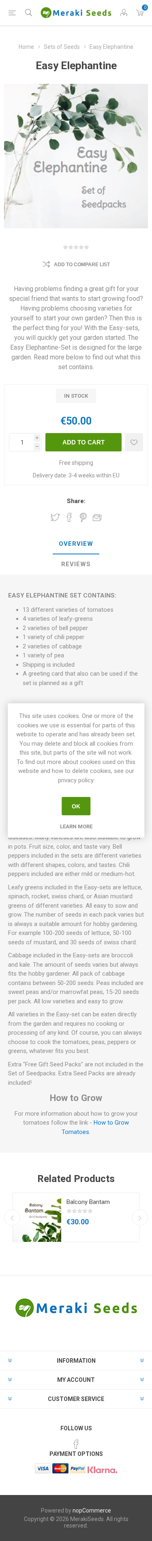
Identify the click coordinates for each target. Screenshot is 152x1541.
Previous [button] (12, 1217)
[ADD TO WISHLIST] (134, 442)
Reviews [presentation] (76, 564)
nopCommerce (92, 1510)
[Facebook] (76, 1444)
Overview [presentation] (76, 543)
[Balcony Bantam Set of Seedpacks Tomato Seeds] (37, 1217)
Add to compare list (82, 264)
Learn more (76, 826)
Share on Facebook (69, 517)
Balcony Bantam (88, 1202)
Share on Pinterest (83, 517)
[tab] (76, 544)
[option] (76, 1217)
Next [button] (140, 1217)
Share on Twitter (55, 517)
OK (76, 806)
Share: (76, 501)
